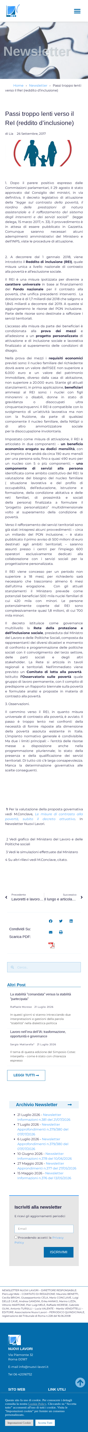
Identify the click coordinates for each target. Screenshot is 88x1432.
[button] (77, 11)
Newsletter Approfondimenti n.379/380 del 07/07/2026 (42, 1129)
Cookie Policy (37, 1403)
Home (18, 85)
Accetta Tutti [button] (45, 1422)
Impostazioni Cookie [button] (19, 1422)
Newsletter (38, 85)
